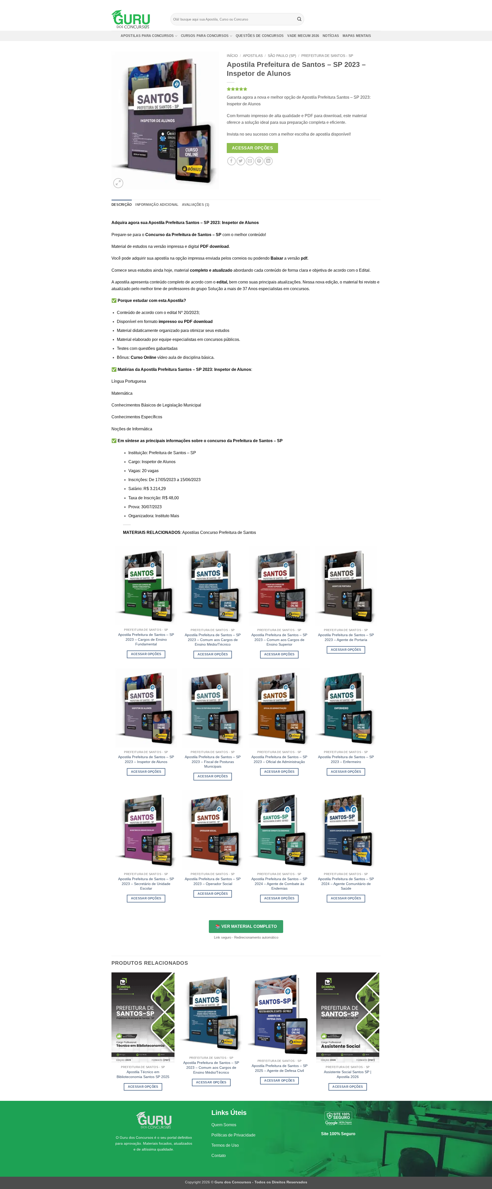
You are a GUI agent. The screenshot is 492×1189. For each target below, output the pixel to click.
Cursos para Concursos (205, 36)
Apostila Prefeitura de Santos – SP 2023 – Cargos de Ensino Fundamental (146, 639)
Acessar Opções (252, 148)
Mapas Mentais (357, 36)
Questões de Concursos (260, 36)
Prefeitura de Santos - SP (327, 56)
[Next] (379, 1036)
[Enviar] (299, 19)
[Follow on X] (373, 4)
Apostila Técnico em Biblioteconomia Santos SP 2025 (143, 1074)
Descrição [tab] (121, 205)
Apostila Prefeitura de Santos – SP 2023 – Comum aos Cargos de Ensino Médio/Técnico (213, 639)
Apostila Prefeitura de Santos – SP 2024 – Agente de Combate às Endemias (279, 883)
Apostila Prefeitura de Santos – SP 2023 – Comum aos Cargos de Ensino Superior (279, 639)
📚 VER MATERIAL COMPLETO (246, 926)
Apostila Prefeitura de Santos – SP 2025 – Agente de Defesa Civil (280, 1068)
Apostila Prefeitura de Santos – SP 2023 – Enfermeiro (346, 759)
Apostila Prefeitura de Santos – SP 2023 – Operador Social (213, 881)
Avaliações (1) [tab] (195, 205)
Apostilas (253, 56)
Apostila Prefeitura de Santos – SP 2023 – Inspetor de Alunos (146, 759)
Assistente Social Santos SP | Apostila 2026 (347, 1074)
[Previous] (112, 1036)
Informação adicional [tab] (156, 205)
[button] (118, 183)
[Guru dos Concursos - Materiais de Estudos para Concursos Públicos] (137, 19)
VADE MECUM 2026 (303, 36)
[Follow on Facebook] (363, 4)
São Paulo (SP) (282, 56)
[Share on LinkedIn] (268, 161)
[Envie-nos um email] (378, 4)
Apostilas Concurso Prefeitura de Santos (219, 532)
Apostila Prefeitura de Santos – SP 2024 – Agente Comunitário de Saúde (346, 883)
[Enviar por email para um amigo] (250, 161)
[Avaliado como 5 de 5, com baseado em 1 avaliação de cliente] (304, 89)
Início (232, 56)
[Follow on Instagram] (368, 4)
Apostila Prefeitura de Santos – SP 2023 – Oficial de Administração (279, 759)
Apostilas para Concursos (147, 36)
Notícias (331, 36)
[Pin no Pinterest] (259, 161)
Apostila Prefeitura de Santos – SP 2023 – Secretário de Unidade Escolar (146, 883)
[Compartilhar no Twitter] (241, 161)
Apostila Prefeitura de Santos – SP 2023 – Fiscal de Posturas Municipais (213, 761)
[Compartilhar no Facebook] (231, 161)
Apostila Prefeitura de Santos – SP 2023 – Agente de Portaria (346, 637)
